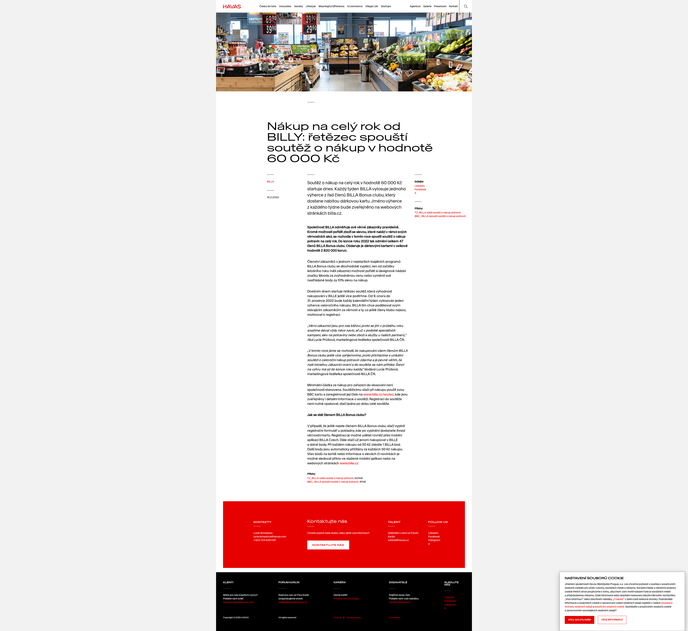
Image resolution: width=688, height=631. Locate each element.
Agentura (415, 6)
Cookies (338, 617)
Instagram (434, 540)
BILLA (270, 181)
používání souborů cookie (609, 606)
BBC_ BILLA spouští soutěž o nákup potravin (440, 216)
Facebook (420, 189)
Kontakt (453, 6)
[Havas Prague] (232, 6)
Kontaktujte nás (328, 545)
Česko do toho (267, 6)
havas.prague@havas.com (238, 602)
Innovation (285, 6)
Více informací (612, 619)
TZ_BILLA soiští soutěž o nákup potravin (438, 212)
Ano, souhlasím (579, 619)
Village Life (371, 6)
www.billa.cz (349, 463)
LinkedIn (420, 185)
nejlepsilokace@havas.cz (292, 602)
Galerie (427, 6)
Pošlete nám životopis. (346, 598)
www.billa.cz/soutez (378, 394)
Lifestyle (311, 6)
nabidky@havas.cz (400, 602)
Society (298, 6)
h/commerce (354, 6)
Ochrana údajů (353, 617)
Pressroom (440, 6)
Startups (386, 6)
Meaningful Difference (331, 6)
